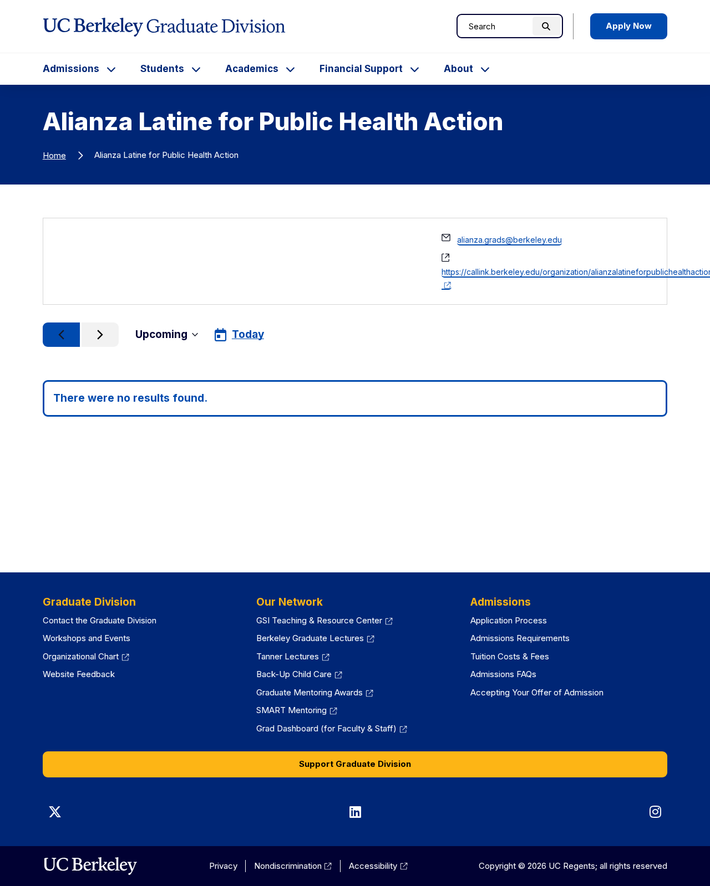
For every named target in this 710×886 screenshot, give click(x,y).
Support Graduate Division (355, 764)
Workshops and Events (86, 638)
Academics (251, 68)
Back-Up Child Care (299, 674)
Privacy (223, 866)
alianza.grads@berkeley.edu (509, 239)
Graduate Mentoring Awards (314, 692)
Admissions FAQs (503, 674)
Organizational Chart (86, 656)
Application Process (508, 620)
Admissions (71, 68)
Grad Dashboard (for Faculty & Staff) (331, 728)
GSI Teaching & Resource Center (324, 620)
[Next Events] (100, 334)
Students (162, 68)
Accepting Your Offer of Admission (537, 692)
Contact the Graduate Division (99, 620)
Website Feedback (79, 674)
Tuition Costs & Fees (509, 656)
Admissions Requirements (520, 638)
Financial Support (361, 68)
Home (54, 155)
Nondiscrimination (293, 866)
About (458, 68)
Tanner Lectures (292, 656)
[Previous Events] (61, 334)
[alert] (355, 398)
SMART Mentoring (296, 710)
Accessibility (378, 866)
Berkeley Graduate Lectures (315, 638)
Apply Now (629, 26)
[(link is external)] (90, 866)
